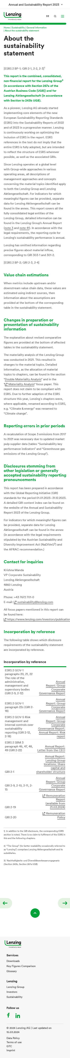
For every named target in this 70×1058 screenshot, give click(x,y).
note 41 (24, 228)
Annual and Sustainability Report (34, 4)
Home (7, 27)
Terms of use (14, 1042)
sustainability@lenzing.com (35, 602)
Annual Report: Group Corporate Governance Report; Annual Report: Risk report (51, 726)
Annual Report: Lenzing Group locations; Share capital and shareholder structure (50, 763)
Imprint (11, 1050)
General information (37, 27)
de (47, 16)
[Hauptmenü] (62, 16)
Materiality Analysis (21, 384)
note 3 (9, 228)
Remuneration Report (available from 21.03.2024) (55, 801)
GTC (9, 1046)
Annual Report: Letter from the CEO (51, 748)
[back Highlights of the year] (6, 903)
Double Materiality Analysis (23, 379)
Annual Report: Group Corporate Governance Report (52, 687)
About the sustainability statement (22, 30)
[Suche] (55, 16)
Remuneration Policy (55, 815)
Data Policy (13, 1038)
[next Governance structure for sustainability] (64, 903)
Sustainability (18, 27)
